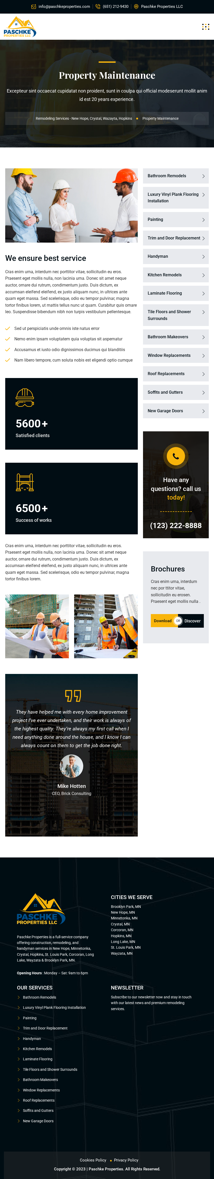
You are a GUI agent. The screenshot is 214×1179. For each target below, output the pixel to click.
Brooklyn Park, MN (126, 907)
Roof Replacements (166, 373)
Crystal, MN (120, 924)
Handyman (158, 256)
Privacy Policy (126, 1160)
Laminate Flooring (165, 293)
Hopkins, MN (121, 936)
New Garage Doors (165, 410)
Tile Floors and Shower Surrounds (169, 315)
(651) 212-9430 (115, 6)
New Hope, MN (123, 912)
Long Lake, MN (123, 942)
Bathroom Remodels (167, 175)
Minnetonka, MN (124, 918)
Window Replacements (169, 355)
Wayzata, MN (122, 953)
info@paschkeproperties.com (64, 6)
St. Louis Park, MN (126, 947)
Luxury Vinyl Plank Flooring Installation (173, 198)
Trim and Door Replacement (174, 238)
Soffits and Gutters (165, 392)
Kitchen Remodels (165, 274)
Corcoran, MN (122, 930)
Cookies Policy (93, 1160)
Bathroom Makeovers (168, 336)
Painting (155, 219)
